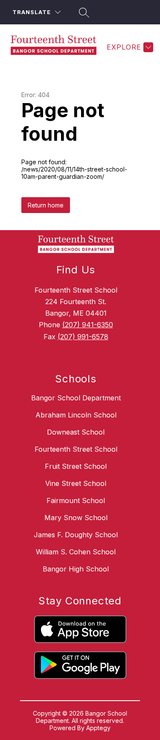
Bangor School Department (76, 398)
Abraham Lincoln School (75, 415)
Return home (46, 205)
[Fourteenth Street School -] (57, 47)
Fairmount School (76, 500)
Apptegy (98, 727)
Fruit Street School (76, 466)
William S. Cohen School (76, 552)
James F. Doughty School (76, 534)
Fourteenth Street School (76, 449)
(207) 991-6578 (83, 336)
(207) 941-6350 (87, 324)
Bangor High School (76, 569)
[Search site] (82, 12)
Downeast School (76, 432)
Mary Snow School (76, 517)
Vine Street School (75, 483)
